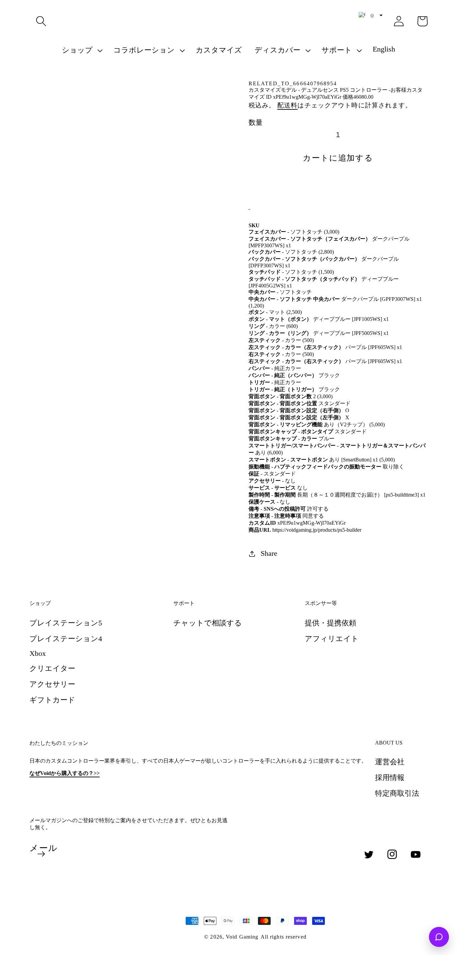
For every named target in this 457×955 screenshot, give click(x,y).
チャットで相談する (207, 623)
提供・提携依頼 (330, 623)
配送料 (287, 105)
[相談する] (439, 937)
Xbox (37, 653)
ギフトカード (52, 700)
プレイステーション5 (65, 623)
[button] (41, 21)
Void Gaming (242, 937)
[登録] (41, 854)
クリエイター (52, 668)
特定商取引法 (397, 793)
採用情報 (389, 777)
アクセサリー (52, 684)
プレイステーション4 (65, 638)
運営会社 (389, 762)
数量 (256, 122)
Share (269, 553)
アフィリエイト (332, 638)
